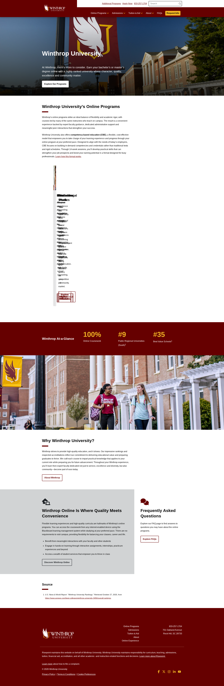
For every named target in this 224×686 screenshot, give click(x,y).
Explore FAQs (149, 539)
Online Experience (130, 641)
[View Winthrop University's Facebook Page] (158, 671)
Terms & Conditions (66, 674)
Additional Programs (111, 3)
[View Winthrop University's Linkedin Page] (174, 671)
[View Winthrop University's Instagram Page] (169, 671)
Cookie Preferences (86, 674)
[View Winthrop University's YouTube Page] (179, 671)
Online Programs (99, 13)
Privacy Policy (48, 674)
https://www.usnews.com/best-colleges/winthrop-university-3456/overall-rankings (78, 598)
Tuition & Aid (134, 13)
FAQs (159, 13)
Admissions (117, 13)
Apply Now (127, 3)
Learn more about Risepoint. (152, 656)
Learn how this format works (68, 156)
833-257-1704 (140, 3)
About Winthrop (52, 478)
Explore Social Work (65, 297)
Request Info (173, 13)
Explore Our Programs (55, 84)
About (149, 13)
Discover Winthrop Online (57, 562)
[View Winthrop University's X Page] (163, 671)
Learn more (47, 664)
